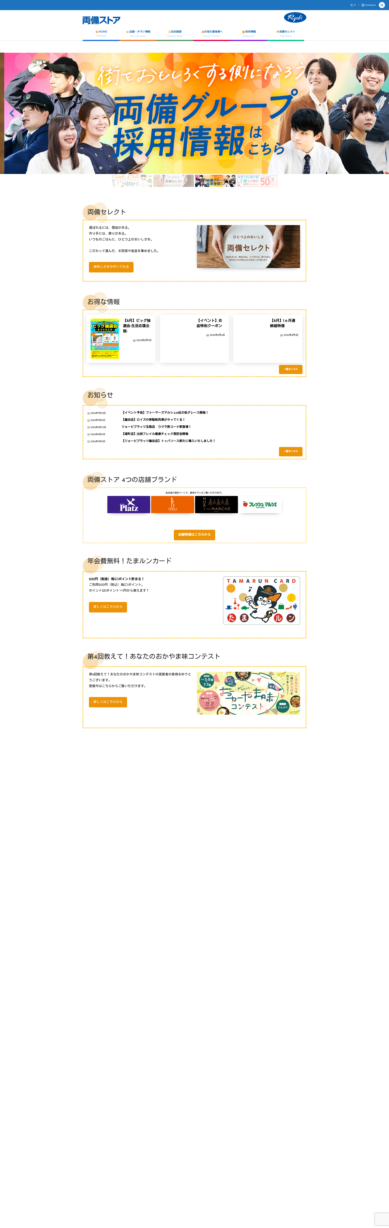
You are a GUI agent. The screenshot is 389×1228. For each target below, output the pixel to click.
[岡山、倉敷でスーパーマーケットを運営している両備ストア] (101, 20)
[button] (194, 113)
